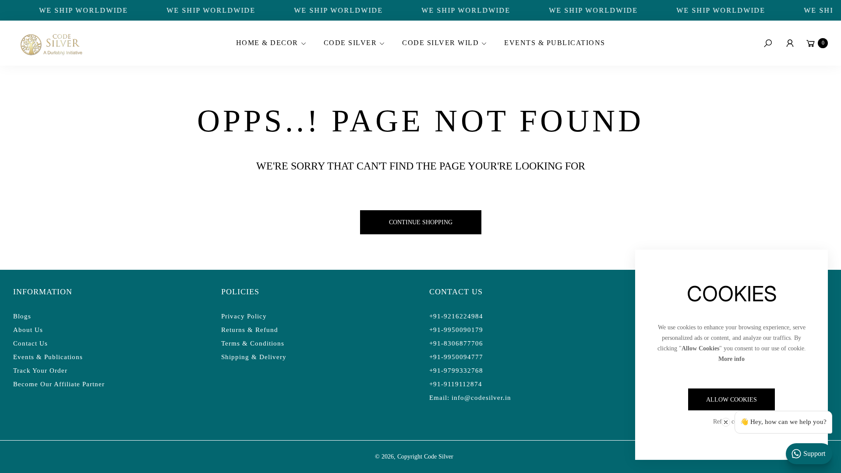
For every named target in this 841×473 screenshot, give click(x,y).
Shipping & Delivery (253, 356)
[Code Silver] (50, 43)
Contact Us (30, 343)
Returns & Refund (249, 329)
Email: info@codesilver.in (470, 397)
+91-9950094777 (456, 356)
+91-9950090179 (456, 329)
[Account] (789, 43)
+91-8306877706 (456, 343)
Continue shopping (420, 222)
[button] (269, 43)
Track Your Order (40, 370)
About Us (28, 329)
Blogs (22, 316)
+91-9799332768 (456, 370)
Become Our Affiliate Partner (59, 384)
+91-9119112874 (455, 384)
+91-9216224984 (456, 316)
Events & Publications (48, 356)
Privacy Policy (244, 316)
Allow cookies (731, 399)
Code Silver (438, 456)
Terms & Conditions (252, 343)
